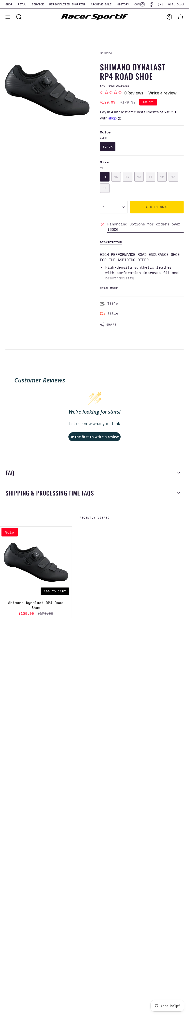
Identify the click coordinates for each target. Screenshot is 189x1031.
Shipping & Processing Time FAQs (49, 492)
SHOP (8, 4)
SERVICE (38, 4)
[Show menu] (8, 17)
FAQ (10, 472)
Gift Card (176, 4)
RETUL (22, 4)
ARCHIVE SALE (101, 4)
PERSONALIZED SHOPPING (67, 4)
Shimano (106, 53)
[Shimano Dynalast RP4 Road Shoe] (36, 562)
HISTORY (123, 4)
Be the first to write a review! (95, 436)
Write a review (162, 93)
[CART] (180, 17)
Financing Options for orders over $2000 (143, 226)
